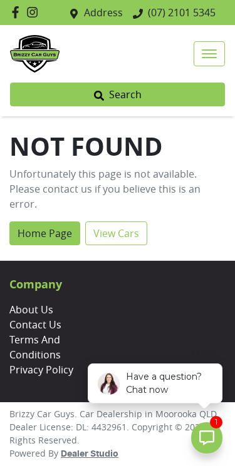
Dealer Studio (89, 454)
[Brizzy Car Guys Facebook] (17, 12)
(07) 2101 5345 (182, 12)
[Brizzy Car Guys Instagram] (34, 12)
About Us (31, 310)
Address (103, 12)
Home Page (45, 233)
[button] (209, 53)
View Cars (116, 233)
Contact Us (35, 325)
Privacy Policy (41, 370)
